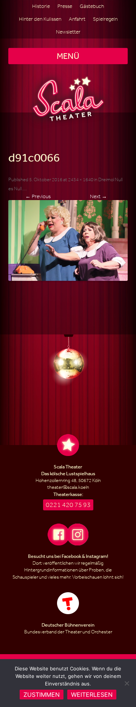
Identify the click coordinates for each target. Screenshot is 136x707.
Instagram (96, 556)
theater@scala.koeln (68, 487)
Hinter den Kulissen (40, 19)
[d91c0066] (68, 240)
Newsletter (68, 32)
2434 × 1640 (80, 179)
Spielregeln (105, 19)
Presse (64, 6)
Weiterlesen (92, 694)
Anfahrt (77, 19)
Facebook (71, 556)
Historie (41, 6)
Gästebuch (92, 6)
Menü (68, 56)
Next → (98, 196)
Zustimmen (41, 694)
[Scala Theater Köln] (68, 98)
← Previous (38, 196)
